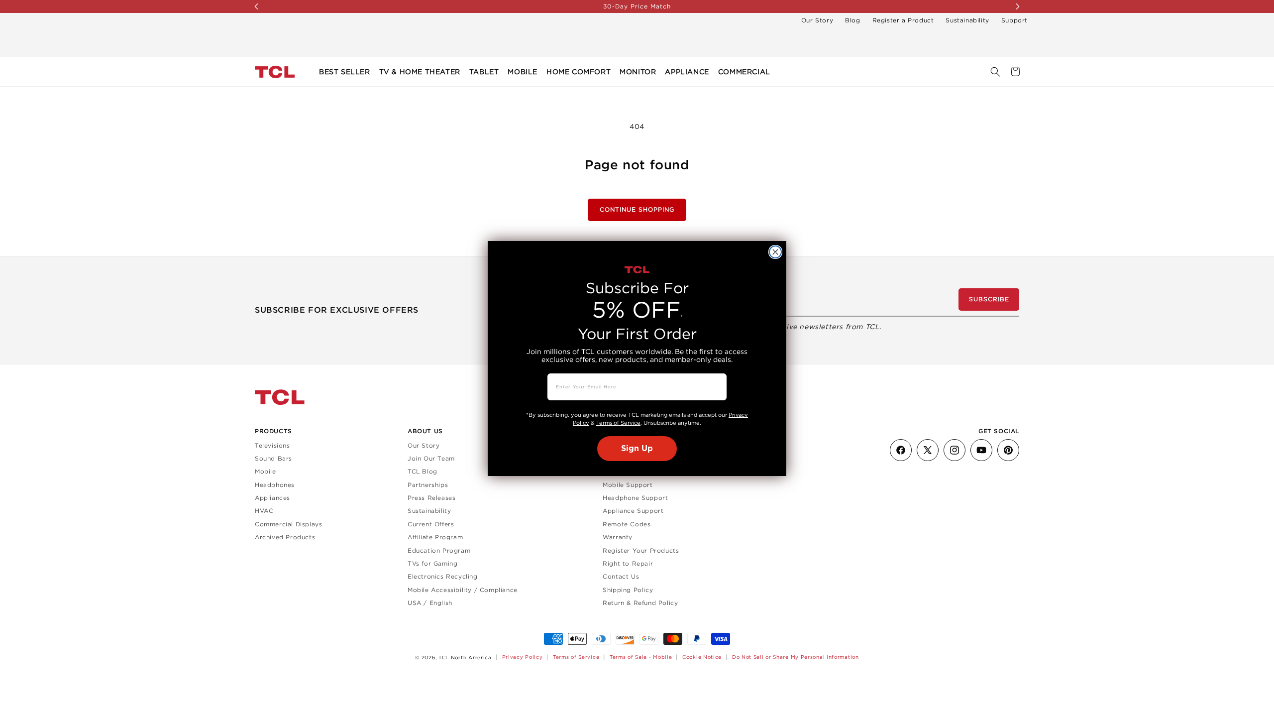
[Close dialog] (775, 252)
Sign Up (637, 449)
